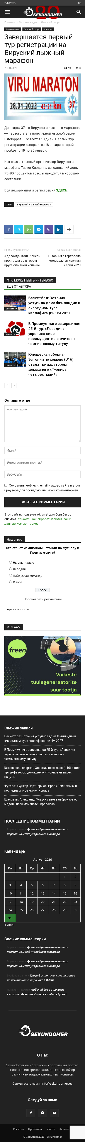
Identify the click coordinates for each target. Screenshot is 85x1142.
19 (32, 902)
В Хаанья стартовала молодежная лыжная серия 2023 (64, 260)
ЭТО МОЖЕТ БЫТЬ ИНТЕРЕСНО (30, 280)
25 (21, 910)
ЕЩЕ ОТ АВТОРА (19, 286)
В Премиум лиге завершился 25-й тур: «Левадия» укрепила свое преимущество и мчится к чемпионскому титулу (54, 333)
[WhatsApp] (28, 229)
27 (42, 910)
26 (32, 910)
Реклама (18, 1129)
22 (64, 902)
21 (54, 902)
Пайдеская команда (27, 576)
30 (75, 910)
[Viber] (48, 229)
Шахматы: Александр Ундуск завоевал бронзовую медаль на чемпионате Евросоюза (40, 802)
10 (10, 893)
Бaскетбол (11, 308)
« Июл (9, 925)
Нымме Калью (23, 562)
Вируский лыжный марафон (34, 204)
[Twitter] (18, 229)
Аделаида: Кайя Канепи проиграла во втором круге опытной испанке (22, 260)
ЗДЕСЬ (61, 190)
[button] (7, 12)
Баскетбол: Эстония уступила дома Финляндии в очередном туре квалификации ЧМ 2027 (40, 738)
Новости (47, 29)
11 (21, 893)
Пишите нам (67, 1129)
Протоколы (35, 1129)
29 (64, 910)
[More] (69, 229)
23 (75, 902)
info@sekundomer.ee (57, 1083)
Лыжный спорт (50, 22)
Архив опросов (18, 609)
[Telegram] (38, 229)
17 (10, 902)
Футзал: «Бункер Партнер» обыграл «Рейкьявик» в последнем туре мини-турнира (40, 788)
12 (32, 893)
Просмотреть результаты (43, 599)
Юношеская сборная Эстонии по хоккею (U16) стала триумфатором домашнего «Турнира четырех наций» (50, 364)
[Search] (79, 12)
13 (42, 893)
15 (64, 893)
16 (75, 893)
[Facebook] (8, 229)
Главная (9, 22)
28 (54, 910)
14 (54, 893)
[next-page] (14, 385)
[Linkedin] (58, 229)
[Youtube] (54, 1113)
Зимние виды (28, 22)
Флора (17, 582)
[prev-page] (7, 385)
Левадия (19, 569)
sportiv (50, 1129)
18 (21, 902)
